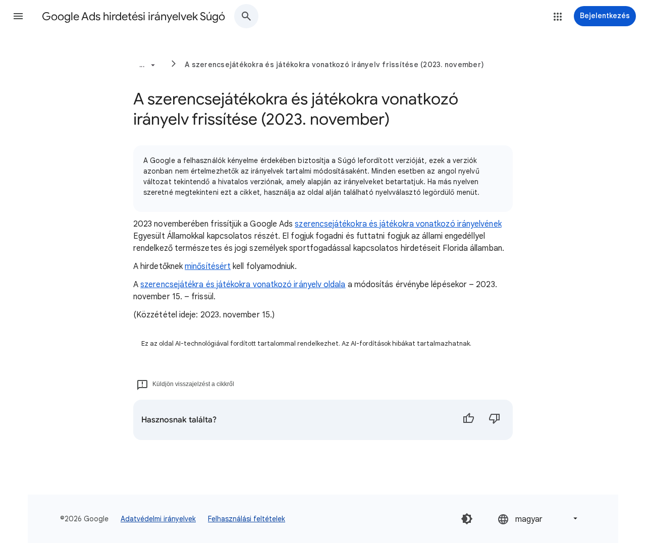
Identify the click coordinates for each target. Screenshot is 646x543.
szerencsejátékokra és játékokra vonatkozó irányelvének (398, 224)
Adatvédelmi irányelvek (158, 518)
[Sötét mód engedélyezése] (467, 519)
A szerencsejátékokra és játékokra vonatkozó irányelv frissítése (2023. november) (334, 64)
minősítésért (208, 266)
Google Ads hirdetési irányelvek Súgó (133, 16)
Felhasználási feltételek (246, 518)
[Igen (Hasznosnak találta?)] (468, 420)
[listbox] (538, 518)
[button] (18, 16)
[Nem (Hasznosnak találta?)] (494, 420)
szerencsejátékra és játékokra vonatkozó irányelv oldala (242, 285)
